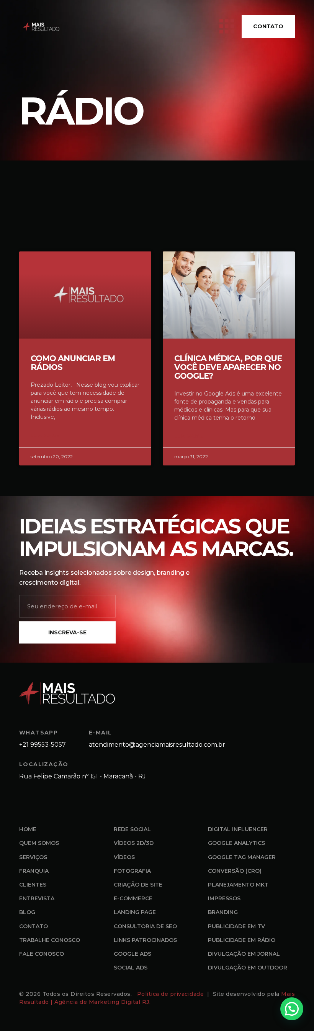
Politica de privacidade (171, 993)
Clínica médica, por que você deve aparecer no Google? (228, 367)
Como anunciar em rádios (73, 362)
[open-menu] (226, 26)
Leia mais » (45, 435)
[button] (291, 1008)
